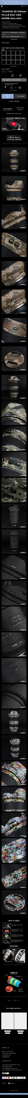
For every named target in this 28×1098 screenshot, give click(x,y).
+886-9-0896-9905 (7, 1066)
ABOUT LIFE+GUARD (7, 1051)
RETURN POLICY (6, 1055)
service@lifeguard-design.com (9, 1068)
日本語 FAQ (18, 1000)
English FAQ (11, 1000)
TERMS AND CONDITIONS (9, 1053)
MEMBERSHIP (6, 1057)
